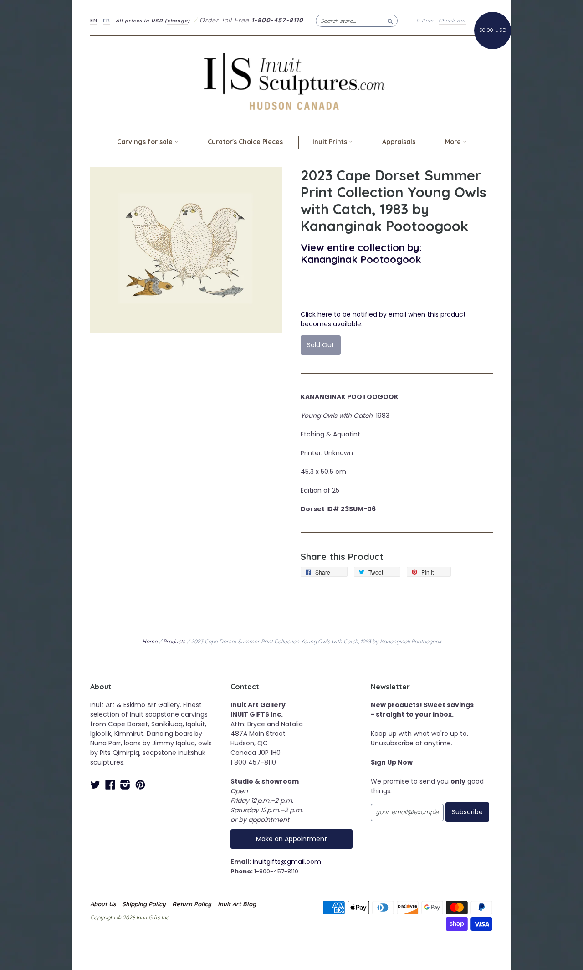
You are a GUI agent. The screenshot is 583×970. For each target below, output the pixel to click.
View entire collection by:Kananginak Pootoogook (361, 253)
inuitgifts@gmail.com (287, 861)
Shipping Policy (144, 904)
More (454, 142)
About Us (103, 904)
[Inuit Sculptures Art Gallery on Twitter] (95, 784)
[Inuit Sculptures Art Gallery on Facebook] (110, 784)
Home (150, 641)
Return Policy (191, 904)
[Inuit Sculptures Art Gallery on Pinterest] (140, 784)
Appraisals (398, 142)
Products (174, 641)
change (177, 20)
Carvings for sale (145, 142)
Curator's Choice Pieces (245, 142)
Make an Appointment (291, 838)
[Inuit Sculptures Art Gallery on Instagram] (125, 784)
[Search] (390, 20)
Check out (452, 20)
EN (93, 20)
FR (106, 20)
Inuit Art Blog (237, 904)
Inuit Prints (330, 142)
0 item (425, 20)
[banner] (291, 81)
